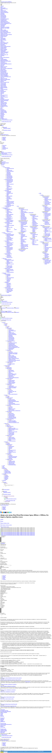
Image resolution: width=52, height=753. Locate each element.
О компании (2, 717)
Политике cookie (40, 751)
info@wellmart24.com (4, 134)
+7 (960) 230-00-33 (6, 121)
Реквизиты (2, 719)
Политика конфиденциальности (6, 724)
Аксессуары (11, 390)
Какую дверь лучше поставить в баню (7, 698)
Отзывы (3, 576)
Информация (2, 721)
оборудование (27, 681)
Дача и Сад (8, 425)
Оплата (3, 578)
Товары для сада (11, 437)
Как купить (6, 470)
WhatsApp (4, 509)
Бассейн (7, 396)
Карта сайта (2, 732)
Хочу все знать (3, 725)
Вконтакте (4, 137)
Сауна (7, 327)
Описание (4, 575)
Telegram (3, 138)
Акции (1, 714)
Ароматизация (11, 385)
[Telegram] (11, 512)
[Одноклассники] (2, 512)
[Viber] (6, 512)
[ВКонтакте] (1, 512)
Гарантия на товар (3, 730)
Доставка (4, 579)
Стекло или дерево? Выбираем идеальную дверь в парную (10, 679)
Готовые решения (12, 363)
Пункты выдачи (3, 723)
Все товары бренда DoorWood (5, 711)
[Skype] (9, 512)
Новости (1, 726)
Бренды (1, 715)
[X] (5, 512)
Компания (6, 475)
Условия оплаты (3, 728)
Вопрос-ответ (2, 731)
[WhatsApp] (8, 512)
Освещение (10, 455)
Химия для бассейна (12, 420)
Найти (2, 750)
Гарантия (4, 577)
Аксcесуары (11, 351)
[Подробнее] (0, 683)
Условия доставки (3, 729)
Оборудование (11, 329)
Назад (6, 323)
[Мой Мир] (3, 512)
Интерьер (8, 443)
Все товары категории (4, 710)
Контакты (2, 718)
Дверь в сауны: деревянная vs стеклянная (7, 691)
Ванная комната (11, 446)
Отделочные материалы (13, 342)
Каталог (5, 324)
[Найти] (1, 5)
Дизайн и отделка (12, 461)
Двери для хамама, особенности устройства (8, 686)
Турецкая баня (8, 367)
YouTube (3, 139)
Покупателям (2, 727)
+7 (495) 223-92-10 (4, 118)
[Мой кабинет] (0, 306)
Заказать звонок (7, 501)
